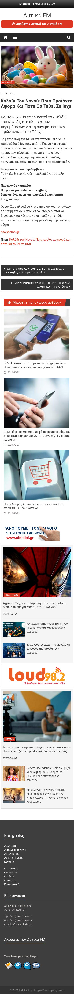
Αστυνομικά (11, 853)
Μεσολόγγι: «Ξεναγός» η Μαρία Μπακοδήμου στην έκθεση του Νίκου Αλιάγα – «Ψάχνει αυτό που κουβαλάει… (47, 795)
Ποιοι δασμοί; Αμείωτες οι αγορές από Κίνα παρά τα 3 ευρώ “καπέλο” (34, 506)
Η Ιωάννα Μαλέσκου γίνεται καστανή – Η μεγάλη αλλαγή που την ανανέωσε (40, 284)
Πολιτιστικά (11, 594)
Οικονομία (7, 82)
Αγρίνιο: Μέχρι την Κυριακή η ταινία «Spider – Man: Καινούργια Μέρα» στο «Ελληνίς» (34, 605)
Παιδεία (9, 876)
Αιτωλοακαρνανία (15, 849)
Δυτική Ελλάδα (13, 857)
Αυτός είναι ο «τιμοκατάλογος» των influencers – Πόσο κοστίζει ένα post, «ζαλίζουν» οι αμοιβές (37, 749)
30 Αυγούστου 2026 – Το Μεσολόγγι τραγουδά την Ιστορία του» (48, 646)
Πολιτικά (9, 880)
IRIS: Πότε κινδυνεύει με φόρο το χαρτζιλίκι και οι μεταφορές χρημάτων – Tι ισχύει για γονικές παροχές (37, 436)
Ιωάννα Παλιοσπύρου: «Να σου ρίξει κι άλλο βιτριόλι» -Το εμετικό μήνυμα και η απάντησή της (48, 772)
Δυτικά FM (37, 15)
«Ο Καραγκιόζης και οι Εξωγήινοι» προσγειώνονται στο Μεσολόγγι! (47, 625)
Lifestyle (9, 739)
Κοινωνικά (10, 868)
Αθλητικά (10, 845)
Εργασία (9, 861)
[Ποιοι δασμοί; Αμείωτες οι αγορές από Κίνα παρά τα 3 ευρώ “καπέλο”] (36, 475)
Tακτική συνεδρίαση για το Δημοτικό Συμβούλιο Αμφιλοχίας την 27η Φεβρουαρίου (34, 270)
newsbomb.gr (10, 232)
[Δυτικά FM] (5, 37)
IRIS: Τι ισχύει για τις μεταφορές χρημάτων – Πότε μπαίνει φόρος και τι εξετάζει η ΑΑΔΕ (35, 365)
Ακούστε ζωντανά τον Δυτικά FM (39, 24)
